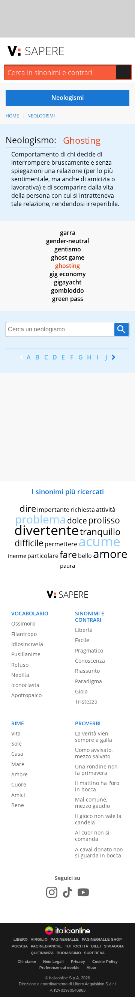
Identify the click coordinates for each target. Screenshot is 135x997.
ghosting (67, 266)
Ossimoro (23, 623)
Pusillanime (25, 654)
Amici (18, 795)
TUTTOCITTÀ (76, 946)
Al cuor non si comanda (92, 835)
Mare (17, 764)
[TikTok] (67, 892)
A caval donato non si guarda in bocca (99, 852)
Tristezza (86, 701)
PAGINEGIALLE (65, 939)
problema (40, 519)
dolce (77, 520)
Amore (19, 774)
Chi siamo (27, 961)
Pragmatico (89, 650)
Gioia (81, 691)
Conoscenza (90, 660)
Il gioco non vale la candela (98, 819)
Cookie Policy (105, 961)
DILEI (96, 946)
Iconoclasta (25, 685)
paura (67, 565)
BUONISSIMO (69, 953)
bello (85, 556)
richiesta (82, 509)
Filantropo (24, 634)
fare (68, 554)
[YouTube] (83, 892)
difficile (29, 543)
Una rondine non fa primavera (96, 769)
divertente (46, 530)
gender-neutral (67, 241)
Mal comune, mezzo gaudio (92, 802)
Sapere (44, 51)
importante (53, 509)
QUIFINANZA (42, 953)
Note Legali (53, 961)
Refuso (19, 664)
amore (110, 553)
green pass (67, 299)
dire (28, 508)
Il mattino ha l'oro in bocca (97, 786)
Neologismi (41, 116)
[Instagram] (52, 892)
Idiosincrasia (27, 644)
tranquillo (100, 531)
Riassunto (87, 670)
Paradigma (88, 681)
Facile (82, 640)
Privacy (78, 961)
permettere (61, 544)
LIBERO (21, 939)
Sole (16, 743)
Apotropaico (26, 695)
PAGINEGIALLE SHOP (102, 939)
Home (12, 116)
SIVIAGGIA (114, 946)
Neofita (20, 674)
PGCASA (20, 946)
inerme (17, 555)
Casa (17, 753)
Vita (16, 733)
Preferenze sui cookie (59, 967)
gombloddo (67, 290)
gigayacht (67, 282)
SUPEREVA (94, 953)
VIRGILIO (39, 939)
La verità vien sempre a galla (93, 736)
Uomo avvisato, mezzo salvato (93, 753)
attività (106, 509)
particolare (42, 556)
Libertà (84, 629)
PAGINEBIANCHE (46, 946)
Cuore (18, 784)
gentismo (67, 249)
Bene (17, 805)
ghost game (67, 257)
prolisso (104, 520)
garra (67, 233)
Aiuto (91, 967)
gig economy (68, 274)
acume (99, 541)
